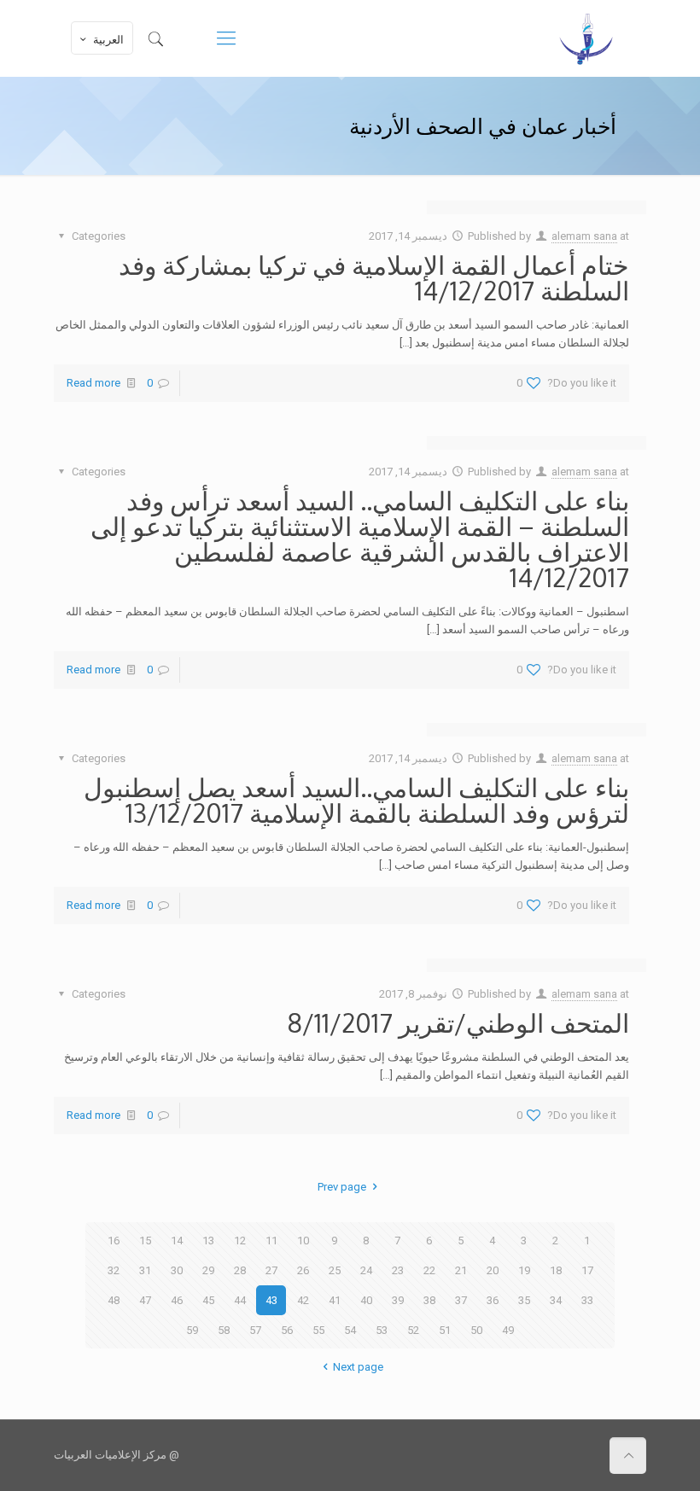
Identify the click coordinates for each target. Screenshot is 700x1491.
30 (177, 1270)
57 (255, 1330)
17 (587, 1270)
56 (287, 1330)
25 (335, 1270)
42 (303, 1300)
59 (192, 1330)
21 (461, 1270)
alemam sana (584, 236)
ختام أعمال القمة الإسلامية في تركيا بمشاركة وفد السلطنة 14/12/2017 (374, 277)
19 (524, 1270)
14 (177, 1240)
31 (145, 1270)
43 (271, 1300)
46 (177, 1300)
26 (303, 1270)
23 (398, 1270)
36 (493, 1300)
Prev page (342, 1186)
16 (114, 1240)
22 (429, 1270)
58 (224, 1330)
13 (208, 1240)
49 (508, 1330)
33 (587, 1300)
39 (398, 1300)
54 (350, 1330)
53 (382, 1330)
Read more (93, 382)
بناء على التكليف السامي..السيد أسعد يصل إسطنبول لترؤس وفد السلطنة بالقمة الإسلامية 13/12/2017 (356, 800)
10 (303, 1240)
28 (240, 1270)
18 (556, 1270)
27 (271, 1270)
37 (461, 1300)
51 (445, 1330)
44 (240, 1300)
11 (271, 1240)
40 (366, 1300)
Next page (357, 1366)
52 (413, 1330)
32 (114, 1270)
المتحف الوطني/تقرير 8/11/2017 (458, 1022)
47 (145, 1300)
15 (145, 1240)
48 (114, 1300)
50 (476, 1330)
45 (208, 1300)
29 (208, 1270)
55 (318, 1330)
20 (493, 1270)
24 (366, 1270)
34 (556, 1300)
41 (335, 1300)
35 (524, 1300)
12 (240, 1240)
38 (429, 1300)
